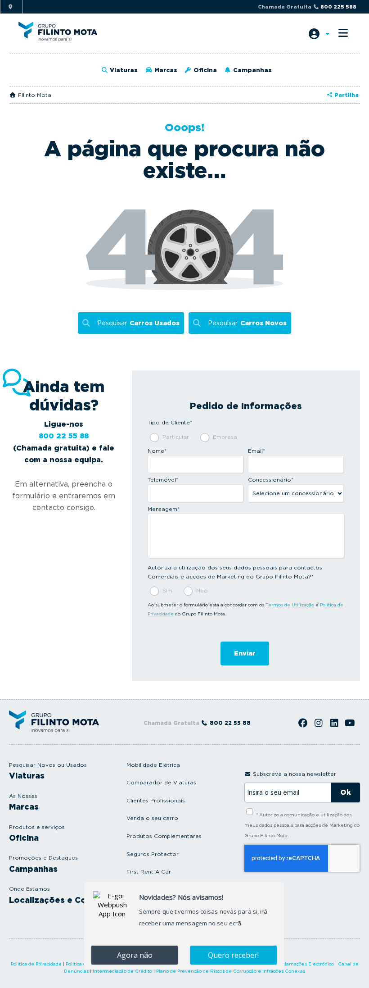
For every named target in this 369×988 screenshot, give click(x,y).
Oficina (204, 70)
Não (202, 590)
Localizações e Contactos (64, 900)
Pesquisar (138, 323)
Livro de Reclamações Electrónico (295, 963)
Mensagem (164, 508)
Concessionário (270, 479)
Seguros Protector (152, 854)
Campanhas (251, 70)
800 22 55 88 (64, 436)
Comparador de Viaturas (161, 782)
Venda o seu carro (152, 818)
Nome (157, 450)
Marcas (165, 70)
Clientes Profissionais (155, 800)
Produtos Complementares (164, 836)
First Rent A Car (148, 871)
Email (256, 450)
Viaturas (123, 70)
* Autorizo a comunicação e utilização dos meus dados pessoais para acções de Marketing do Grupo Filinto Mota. (302, 825)
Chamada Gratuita (307, 7)
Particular (175, 436)
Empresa (225, 436)
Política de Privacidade (36, 963)
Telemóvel (163, 479)
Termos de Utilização (290, 604)
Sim (167, 590)
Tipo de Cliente (170, 422)
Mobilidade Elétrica (153, 764)
